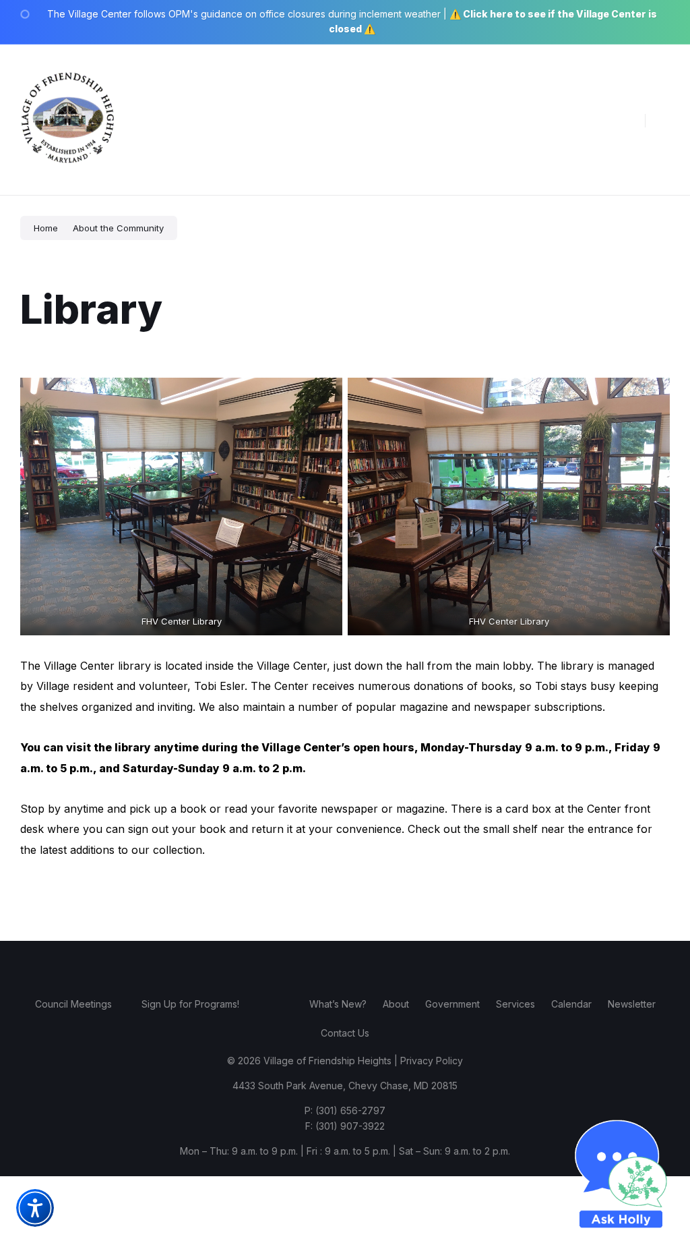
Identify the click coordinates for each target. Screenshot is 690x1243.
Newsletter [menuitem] (632, 1004)
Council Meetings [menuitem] (73, 1004)
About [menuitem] (396, 1004)
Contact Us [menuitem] (345, 1033)
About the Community (118, 228)
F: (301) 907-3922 (345, 1126)
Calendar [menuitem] (571, 1004)
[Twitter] (345, 965)
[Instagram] (324, 965)
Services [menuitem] (515, 1004)
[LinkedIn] (365, 965)
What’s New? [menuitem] (338, 1004)
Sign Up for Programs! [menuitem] (190, 1004)
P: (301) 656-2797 (345, 1110)
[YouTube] (385, 965)
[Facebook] (304, 965)
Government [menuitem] (452, 1004)
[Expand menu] (667, 120)
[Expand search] (624, 120)
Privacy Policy (431, 1060)
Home (46, 228)
